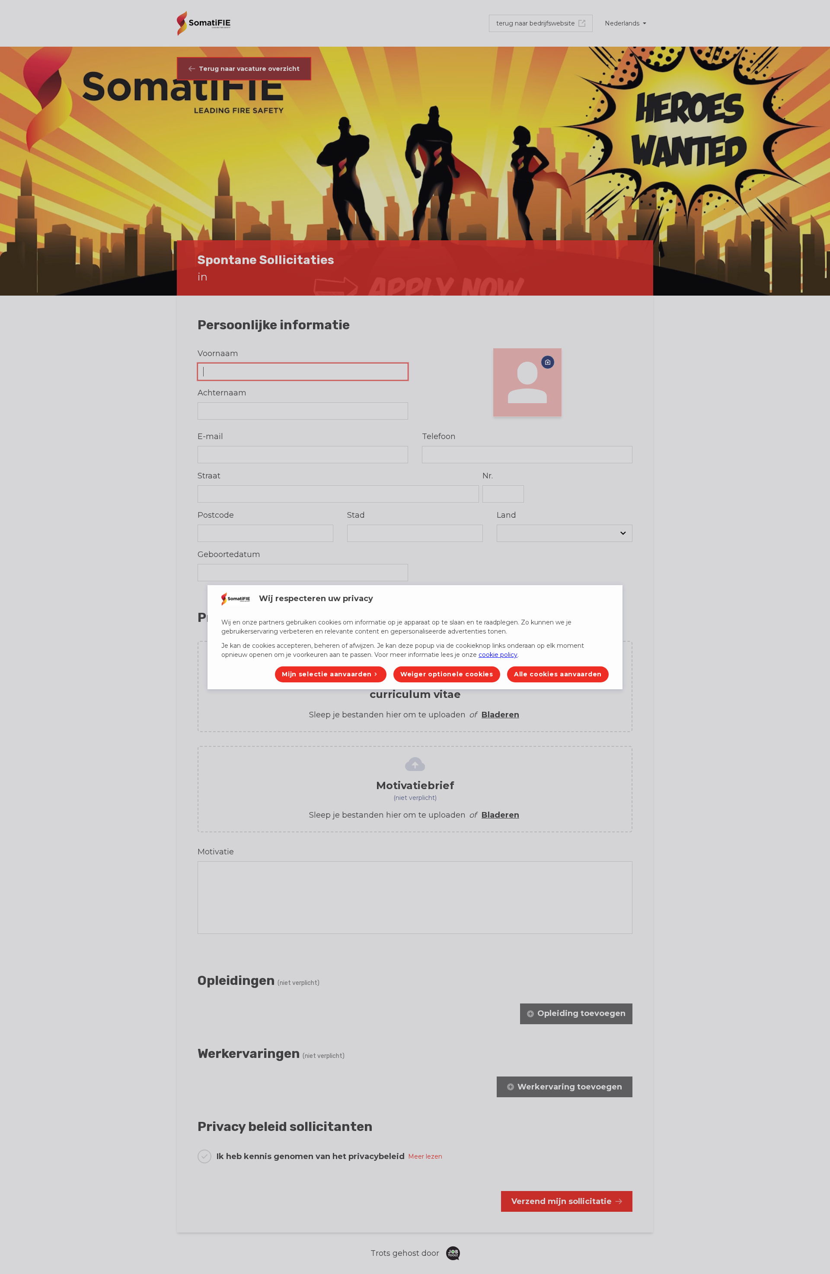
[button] (330, 674)
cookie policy (498, 655)
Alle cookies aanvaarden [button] (558, 674)
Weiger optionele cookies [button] (446, 674)
